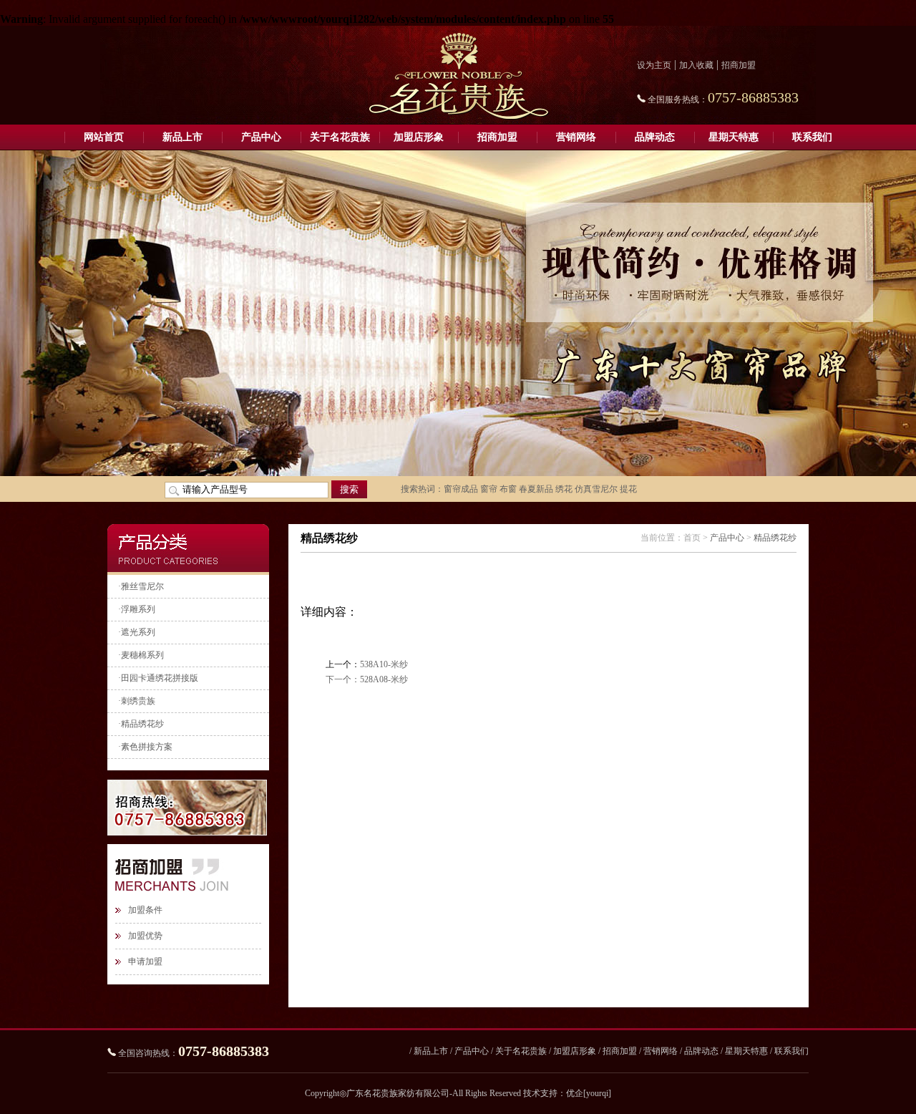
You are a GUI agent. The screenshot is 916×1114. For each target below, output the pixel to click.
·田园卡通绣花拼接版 (158, 678)
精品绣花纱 (775, 538)
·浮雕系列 (136, 609)
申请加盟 (145, 961)
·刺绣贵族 (136, 701)
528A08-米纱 (384, 679)
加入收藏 (696, 65)
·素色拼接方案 (145, 747)
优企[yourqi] (588, 1093)
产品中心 (261, 137)
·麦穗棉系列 (141, 655)
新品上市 (182, 137)
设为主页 (654, 65)
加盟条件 (145, 910)
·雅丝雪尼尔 (141, 586)
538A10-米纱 (384, 664)
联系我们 (812, 137)
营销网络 (576, 137)
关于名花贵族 (340, 137)
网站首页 (104, 137)
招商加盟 (738, 65)
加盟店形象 (419, 137)
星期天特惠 (733, 137)
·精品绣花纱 (141, 724)
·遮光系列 (136, 632)
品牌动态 (655, 137)
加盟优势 (145, 936)
